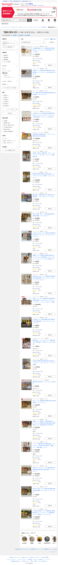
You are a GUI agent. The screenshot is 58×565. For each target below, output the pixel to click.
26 (34, 101)
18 (34, 80)
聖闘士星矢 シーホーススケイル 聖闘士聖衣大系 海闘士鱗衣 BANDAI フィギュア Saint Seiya (44, 342)
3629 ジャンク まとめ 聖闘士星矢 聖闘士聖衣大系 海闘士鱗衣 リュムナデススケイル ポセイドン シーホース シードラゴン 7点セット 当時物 (44, 300)
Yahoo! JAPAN (45, 557)
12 (34, 163)
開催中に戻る (53, 39)
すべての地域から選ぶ (10, 150)
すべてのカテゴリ (14, 27)
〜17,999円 (6, 101)
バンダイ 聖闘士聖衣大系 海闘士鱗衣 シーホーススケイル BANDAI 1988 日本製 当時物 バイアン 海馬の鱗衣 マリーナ (44, 445)
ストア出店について (25, 561)
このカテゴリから (22, 20)
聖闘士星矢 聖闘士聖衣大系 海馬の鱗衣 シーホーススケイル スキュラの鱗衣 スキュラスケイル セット (44, 175)
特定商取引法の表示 (15, 561)
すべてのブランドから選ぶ (10, 87)
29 (34, 371)
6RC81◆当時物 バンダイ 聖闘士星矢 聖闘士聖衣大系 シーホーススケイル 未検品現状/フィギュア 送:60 (44, 50)
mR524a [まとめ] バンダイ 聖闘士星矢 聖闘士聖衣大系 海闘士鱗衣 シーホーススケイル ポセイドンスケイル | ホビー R (44, 278)
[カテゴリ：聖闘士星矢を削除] (13, 47)
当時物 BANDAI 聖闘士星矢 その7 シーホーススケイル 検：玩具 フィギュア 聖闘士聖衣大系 (44, 154)
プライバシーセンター (22, 559)
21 (34, 58)
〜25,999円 (6, 103)
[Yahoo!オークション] (10, 3)
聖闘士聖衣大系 (5, 23)
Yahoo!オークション (14, 557)
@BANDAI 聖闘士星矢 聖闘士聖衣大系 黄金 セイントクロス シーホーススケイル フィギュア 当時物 (44, 362)
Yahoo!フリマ (24, 557)
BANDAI (5, 84)
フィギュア (29, 27)
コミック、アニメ (36, 27)
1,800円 (14, 35)
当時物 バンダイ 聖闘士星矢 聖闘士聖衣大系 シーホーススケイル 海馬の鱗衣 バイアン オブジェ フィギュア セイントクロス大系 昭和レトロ (44, 257)
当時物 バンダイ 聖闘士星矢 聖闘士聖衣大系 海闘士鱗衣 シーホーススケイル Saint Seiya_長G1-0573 (44, 72)
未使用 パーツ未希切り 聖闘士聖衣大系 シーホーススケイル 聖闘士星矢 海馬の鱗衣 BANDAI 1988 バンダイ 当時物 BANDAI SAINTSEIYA (44, 423)
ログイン (23, 5)
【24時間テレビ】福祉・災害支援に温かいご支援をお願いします (17, 1)
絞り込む (10, 113)
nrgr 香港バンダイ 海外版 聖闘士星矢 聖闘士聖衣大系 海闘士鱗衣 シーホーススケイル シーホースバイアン (44, 321)
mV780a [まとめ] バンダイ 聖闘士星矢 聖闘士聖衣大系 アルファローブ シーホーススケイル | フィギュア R (44, 234)
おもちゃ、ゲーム (22, 27)
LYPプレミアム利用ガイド (38, 559)
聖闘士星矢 (44, 27)
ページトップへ (52, 551)
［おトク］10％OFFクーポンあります (35, 5)
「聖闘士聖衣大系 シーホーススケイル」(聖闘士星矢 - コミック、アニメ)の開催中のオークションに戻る (35, 549)
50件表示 (51, 42)
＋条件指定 (35, 20)
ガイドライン (48, 559)
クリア (16, 20)
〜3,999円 (5, 95)
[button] (10, 53)
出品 (51, 65)
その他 (46, 46)
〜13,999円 (6, 99)
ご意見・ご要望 (33, 561)
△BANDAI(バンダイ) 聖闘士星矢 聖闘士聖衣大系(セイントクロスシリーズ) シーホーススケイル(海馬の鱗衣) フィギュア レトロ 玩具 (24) (44, 115)
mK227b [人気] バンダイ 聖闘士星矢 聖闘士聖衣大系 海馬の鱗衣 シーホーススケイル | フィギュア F (44, 490)
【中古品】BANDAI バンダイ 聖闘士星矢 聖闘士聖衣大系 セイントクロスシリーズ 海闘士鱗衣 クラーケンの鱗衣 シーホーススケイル (44, 512)
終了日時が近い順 (26, 42)
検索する (29, 20)
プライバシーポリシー (11, 559)
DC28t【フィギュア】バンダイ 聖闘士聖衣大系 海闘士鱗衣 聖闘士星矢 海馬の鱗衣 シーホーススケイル (44, 469)
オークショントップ (5, 27)
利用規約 (30, 559)
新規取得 (31, 3)
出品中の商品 (37, 60)
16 (34, 123)
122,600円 (27, 35)
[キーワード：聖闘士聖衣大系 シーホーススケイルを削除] (16, 43)
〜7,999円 (5, 97)
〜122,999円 (6, 105)
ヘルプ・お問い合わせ (42, 561)
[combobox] (9, 20)
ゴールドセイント (48, 111)
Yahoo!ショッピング (35, 557)
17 (34, 433)
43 (34, 308)
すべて (4, 68)
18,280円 (21, 35)
